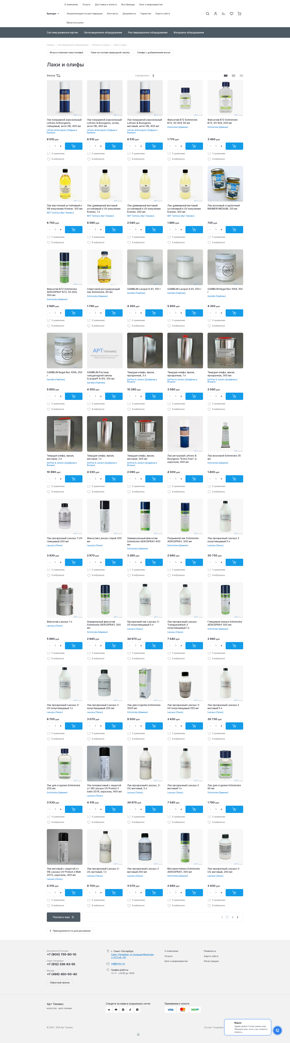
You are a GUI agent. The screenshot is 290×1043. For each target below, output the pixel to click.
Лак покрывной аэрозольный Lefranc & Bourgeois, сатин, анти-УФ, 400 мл (104, 123)
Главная (50, 45)
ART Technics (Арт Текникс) (60, 212)
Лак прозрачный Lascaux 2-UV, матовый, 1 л (103, 870)
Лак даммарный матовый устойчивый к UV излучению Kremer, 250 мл (144, 208)
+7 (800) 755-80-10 (61, 954)
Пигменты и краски (101, 45)
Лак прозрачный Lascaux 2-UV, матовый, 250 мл (224, 870)
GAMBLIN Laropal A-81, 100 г (144, 288)
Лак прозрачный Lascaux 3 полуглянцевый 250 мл (103, 706)
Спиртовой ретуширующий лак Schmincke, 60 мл (103, 290)
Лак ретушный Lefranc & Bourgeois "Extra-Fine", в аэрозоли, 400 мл (182, 458)
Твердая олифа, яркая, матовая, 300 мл (141, 457)
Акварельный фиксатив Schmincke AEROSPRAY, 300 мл (104, 625)
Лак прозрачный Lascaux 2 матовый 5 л (223, 706)
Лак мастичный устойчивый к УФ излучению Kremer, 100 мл (64, 207)
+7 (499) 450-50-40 (62, 974)
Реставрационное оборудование (73, 45)
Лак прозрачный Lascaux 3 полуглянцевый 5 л (223, 540)
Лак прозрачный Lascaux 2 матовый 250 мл (143, 870)
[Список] (233, 75)
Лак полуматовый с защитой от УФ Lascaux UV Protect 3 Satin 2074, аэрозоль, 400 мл (104, 788)
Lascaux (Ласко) (55, 545)
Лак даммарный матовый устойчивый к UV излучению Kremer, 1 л (104, 208)
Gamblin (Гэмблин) (136, 293)
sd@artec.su (118, 963)
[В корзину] (73, 146)
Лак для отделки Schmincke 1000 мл (144, 706)
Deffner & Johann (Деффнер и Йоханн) (142, 380)
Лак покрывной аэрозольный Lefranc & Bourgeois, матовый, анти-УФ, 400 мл (144, 123)
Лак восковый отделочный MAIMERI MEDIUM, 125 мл (224, 207)
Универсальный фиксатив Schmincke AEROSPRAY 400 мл (143, 541)
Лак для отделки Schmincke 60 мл (224, 787)
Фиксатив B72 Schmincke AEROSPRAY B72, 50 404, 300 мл (62, 292)
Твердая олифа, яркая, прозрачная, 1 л (181, 374)
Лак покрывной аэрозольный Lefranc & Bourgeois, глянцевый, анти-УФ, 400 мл (64, 123)
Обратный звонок (60, 982)
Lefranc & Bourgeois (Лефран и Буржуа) (62, 131)
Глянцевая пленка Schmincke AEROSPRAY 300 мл (225, 623)
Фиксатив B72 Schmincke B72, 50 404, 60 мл (182, 121)
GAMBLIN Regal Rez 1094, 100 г (225, 290)
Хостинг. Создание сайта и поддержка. (223, 1027)
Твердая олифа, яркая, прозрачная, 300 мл (221, 374)
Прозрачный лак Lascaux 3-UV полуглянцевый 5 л (143, 623)
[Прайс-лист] (241, 75)
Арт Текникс (55, 1004)
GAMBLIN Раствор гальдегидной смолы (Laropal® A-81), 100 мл (100, 375)
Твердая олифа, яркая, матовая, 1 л (100, 457)
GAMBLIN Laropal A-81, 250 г (184, 288)
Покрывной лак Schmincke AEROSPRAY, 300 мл (183, 540)
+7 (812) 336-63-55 (61, 964)
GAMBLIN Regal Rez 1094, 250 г (64, 374)
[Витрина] (225, 75)
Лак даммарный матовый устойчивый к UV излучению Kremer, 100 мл (184, 208)
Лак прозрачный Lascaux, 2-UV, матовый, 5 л (144, 787)
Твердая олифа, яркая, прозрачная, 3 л (141, 374)
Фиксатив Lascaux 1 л (59, 621)
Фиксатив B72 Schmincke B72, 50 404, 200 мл (223, 121)
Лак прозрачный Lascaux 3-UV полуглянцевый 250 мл (183, 706)
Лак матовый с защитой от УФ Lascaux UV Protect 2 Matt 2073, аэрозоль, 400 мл (64, 871)
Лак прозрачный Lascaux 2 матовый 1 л (183, 787)
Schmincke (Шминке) (177, 127)
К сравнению (58, 153)
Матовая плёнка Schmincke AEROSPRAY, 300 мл (183, 870)
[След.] (237, 917)
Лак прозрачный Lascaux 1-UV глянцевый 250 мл (64, 540)
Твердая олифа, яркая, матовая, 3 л (60, 457)
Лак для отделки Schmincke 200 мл (63, 787)
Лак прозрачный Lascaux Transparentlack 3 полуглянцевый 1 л (182, 625)
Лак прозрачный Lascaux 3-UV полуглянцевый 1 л (63, 706)
